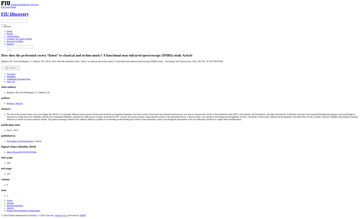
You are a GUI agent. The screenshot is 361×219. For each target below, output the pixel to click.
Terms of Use (61, 215)
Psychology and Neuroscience (20, 141)
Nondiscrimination (15, 205)
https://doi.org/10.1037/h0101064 (22, 152)
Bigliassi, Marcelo (15, 103)
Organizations (13, 36)
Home (9, 31)
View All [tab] (11, 81)
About (9, 200)
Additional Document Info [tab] (18, 79)
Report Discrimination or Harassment (23, 210)
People (10, 34)
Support (10, 44)
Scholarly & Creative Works (19, 39)
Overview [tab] (11, 74)
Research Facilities (15, 41)
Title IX (10, 208)
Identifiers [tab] (11, 76)
